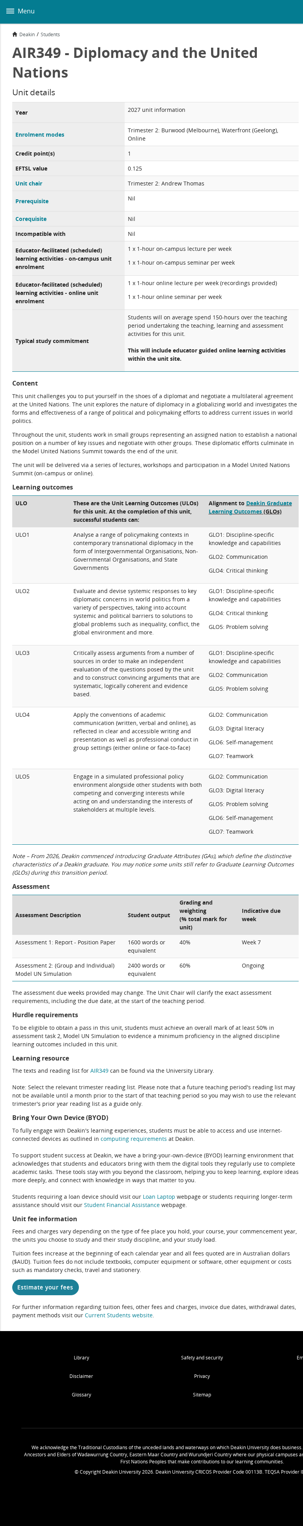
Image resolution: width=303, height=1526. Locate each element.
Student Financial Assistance (122, 1205)
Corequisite (31, 219)
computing (116, 1138)
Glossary (81, 1394)
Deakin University (288, 12)
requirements (149, 1138)
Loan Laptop (159, 1196)
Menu (25, 11)
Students (50, 34)
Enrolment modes (39, 134)
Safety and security (202, 1357)
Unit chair (28, 183)
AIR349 (99, 1070)
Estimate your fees (45, 1287)
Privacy (202, 1376)
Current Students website (119, 1315)
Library (81, 1357)
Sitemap (202, 1394)
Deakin (27, 34)
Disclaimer (81, 1376)
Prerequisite (32, 201)
